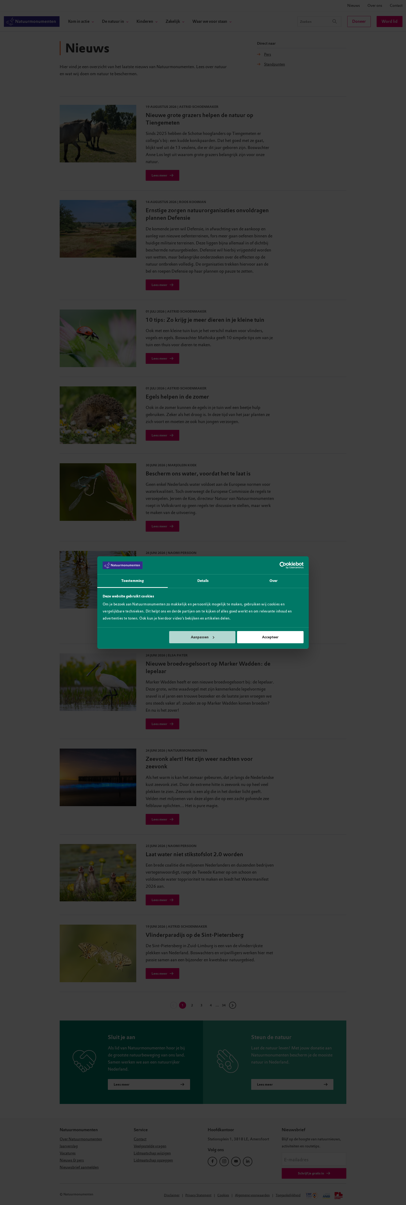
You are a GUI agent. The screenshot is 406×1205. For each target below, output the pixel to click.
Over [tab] (273, 581)
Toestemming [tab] (132, 581)
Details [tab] (203, 581)
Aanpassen (200, 637)
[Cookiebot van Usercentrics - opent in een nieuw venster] (283, 565)
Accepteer (270, 637)
